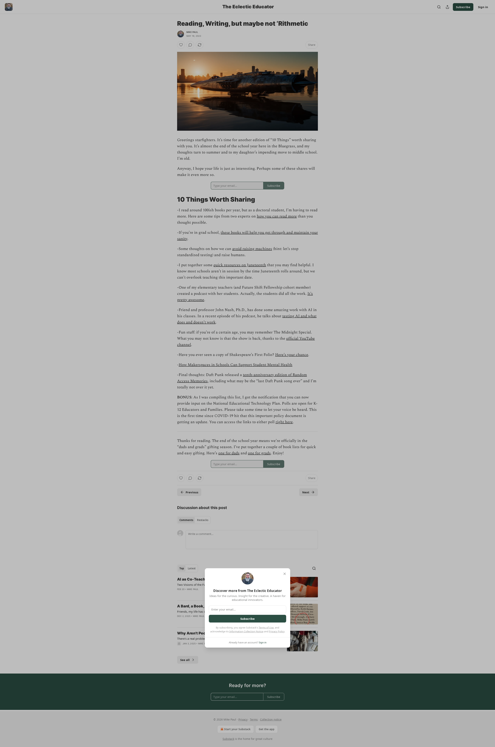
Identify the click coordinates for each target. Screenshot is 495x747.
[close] (285, 574)
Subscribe (247, 619)
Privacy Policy (276, 631)
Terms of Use (266, 627)
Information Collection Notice (246, 631)
